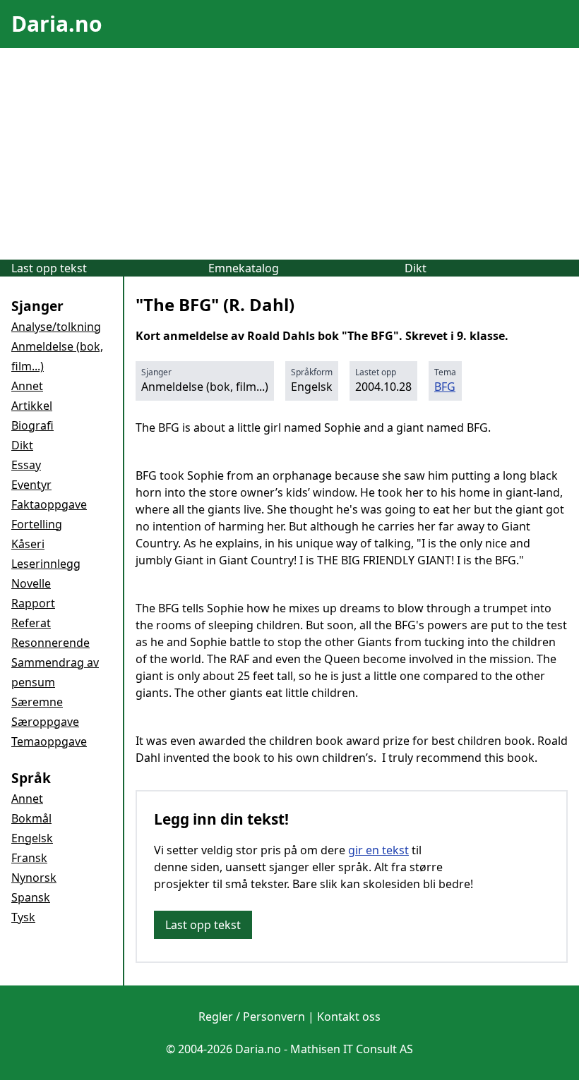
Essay (26, 465)
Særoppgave (45, 721)
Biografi (32, 425)
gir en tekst (378, 850)
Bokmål (31, 818)
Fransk (29, 858)
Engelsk (32, 838)
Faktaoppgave (49, 504)
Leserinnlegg (45, 563)
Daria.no (56, 23)
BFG (444, 386)
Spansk (30, 897)
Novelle (31, 583)
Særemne (37, 702)
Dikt (415, 268)
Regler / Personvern (251, 1016)
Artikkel (31, 405)
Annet (27, 386)
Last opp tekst (49, 268)
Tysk (23, 917)
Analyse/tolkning (56, 326)
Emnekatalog (243, 268)
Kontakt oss (349, 1016)
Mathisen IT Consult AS (351, 1049)
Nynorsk (33, 877)
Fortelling (36, 524)
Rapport (33, 603)
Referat (31, 623)
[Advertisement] (289, 154)
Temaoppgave (49, 741)
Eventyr (31, 484)
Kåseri (27, 544)
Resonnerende (50, 642)
